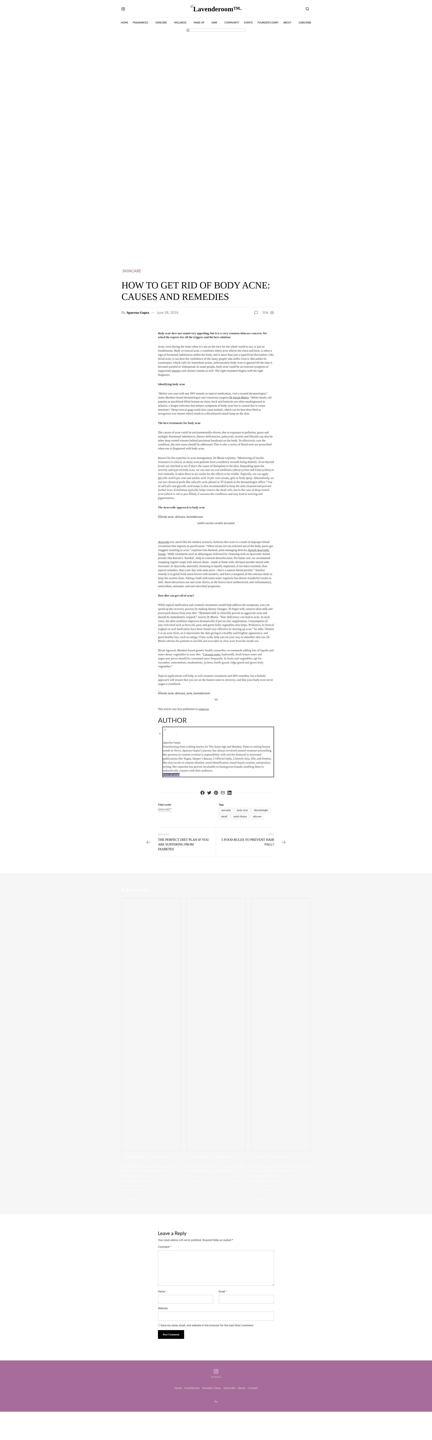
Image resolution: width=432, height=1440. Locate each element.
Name (162, 1291)
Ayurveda (163, 542)
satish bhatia (240, 816)
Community (134, 1157)
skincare (257, 816)
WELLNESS (180, 23)
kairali (224, 816)
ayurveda (226, 810)
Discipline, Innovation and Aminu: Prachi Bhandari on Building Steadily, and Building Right (150, 1171)
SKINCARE (161, 23)
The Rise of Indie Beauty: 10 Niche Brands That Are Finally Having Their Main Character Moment (280, 1171)
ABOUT (287, 23)
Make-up (261, 1157)
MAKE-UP (199, 23)
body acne (242, 810)
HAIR (214, 23)
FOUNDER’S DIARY (268, 23)
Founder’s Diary (211, 1388)
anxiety (176, 370)
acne (190, 409)
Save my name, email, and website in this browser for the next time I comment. (207, 1325)
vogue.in (203, 709)
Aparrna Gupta (137, 312)
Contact (253, 1388)
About (241, 1388)
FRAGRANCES (140, 23)
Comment (164, 1246)
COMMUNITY (231, 23)
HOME (124, 23)
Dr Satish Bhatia (239, 397)
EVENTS (248, 23)
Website (163, 1308)
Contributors (192, 1388)
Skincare (131, 271)
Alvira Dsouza (261, 1199)
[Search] (307, 8)
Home (178, 1388)
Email (223, 1291)
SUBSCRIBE (305, 23)
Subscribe (229, 1388)
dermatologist (261, 810)
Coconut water (211, 654)
